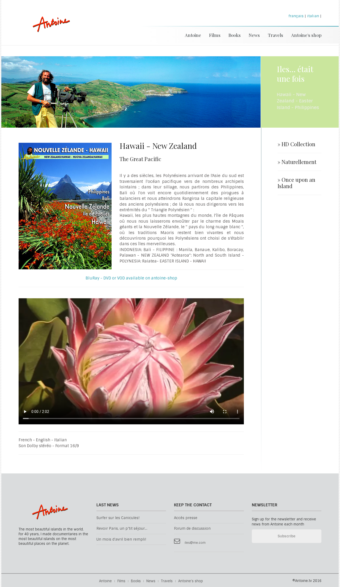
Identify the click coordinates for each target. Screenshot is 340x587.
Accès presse (185, 518)
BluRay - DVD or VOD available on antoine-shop (131, 278)
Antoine (49, 30)
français (296, 16)
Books (234, 35)
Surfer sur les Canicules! (117, 518)
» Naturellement (297, 162)
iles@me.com (195, 543)
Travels (275, 35)
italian (313, 16)
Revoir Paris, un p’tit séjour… (121, 528)
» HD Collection (296, 144)
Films (214, 35)
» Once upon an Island (296, 182)
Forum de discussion (192, 528)
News (254, 35)
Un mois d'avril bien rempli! (121, 539)
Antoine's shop (306, 35)
